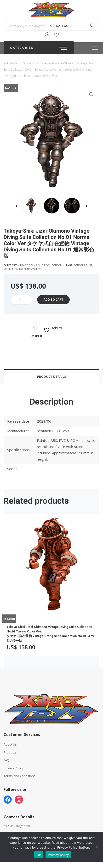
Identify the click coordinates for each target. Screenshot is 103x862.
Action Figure (83, 265)
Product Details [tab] (51, 376)
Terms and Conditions (19, 776)
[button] (91, 94)
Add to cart (53, 299)
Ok (39, 855)
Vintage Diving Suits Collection (39, 265)
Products (10, 752)
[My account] (47, 35)
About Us (10, 744)
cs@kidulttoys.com (17, 826)
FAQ (6, 760)
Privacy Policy (13, 768)
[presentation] (16, 206)
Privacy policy (58, 855)
